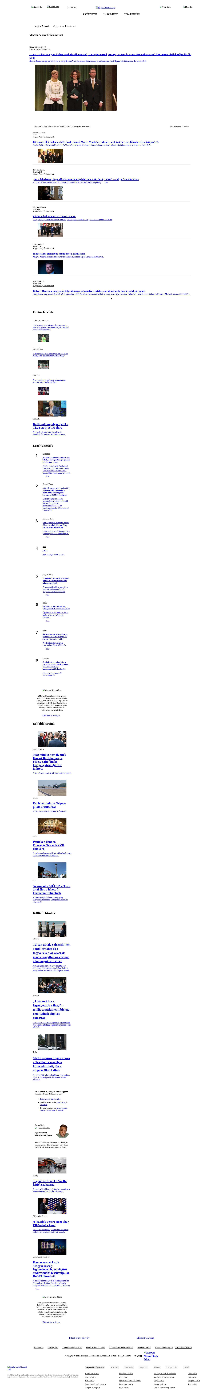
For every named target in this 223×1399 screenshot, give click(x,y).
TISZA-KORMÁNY (132, 14)
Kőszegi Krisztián (44, 1128)
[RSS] (66, 1115)
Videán (42, 1110)
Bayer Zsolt (40, 1125)
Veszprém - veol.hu (194, 1381)
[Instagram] (47, 1115)
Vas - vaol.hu (192, 1377)
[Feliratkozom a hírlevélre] (53, 7)
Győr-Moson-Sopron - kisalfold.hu (130, 1381)
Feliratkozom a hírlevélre (179, 126)
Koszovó (36, 995)
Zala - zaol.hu (192, 1384)
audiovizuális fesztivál (41, 1257)
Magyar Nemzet (42, 26)
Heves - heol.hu (124, 1388)
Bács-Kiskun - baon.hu (92, 1374)
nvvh (35, 836)
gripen (45, 630)
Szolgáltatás (172, 1367)
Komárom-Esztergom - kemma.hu (164, 1377)
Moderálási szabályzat (164, 1348)
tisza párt (36, 419)
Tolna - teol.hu (192, 1374)
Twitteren (43, 1105)
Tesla (35, 1052)
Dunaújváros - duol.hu (126, 1374)
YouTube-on (50, 1110)
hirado (45, 603)
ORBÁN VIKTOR (90, 14)
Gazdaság (129, 1367)
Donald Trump (48, 484)
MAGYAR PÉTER (110, 14)
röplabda (36, 375)
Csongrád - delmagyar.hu (92, 1388)
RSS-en (60, 1110)
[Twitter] (52, 1115)
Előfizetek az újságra (145, 1338)
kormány (46, 658)
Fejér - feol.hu (123, 1377)
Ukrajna (36, 939)
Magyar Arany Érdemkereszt (39, 49)
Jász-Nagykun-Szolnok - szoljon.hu (165, 1374)
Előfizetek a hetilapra (51, 715)
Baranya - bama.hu (90, 1377)
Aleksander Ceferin (40, 1216)
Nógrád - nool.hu (159, 1381)
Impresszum (38, 1348)
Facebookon (61, 1102)
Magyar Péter (48, 575)
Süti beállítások (183, 1348)
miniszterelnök (48, 519)
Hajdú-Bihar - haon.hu (126, 1384)
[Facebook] (42, 1115)
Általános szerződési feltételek (121, 1348)
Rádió (186, 1367)
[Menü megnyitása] (188, 8)
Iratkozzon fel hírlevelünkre (50, 1099)
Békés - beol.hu (89, 1381)
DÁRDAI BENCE (41, 320)
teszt (44, 547)
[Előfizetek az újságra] (165, 8)
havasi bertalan (38, 749)
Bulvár (157, 1367)
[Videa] (57, 1115)
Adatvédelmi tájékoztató (72, 1348)
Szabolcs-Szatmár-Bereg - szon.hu (164, 1388)
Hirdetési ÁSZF (144, 1348)
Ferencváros (38, 349)
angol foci (46, 454)
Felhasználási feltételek (95, 1348)
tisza (34, 880)
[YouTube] (61, 1115)
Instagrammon (62, 1108)
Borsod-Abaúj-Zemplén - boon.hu (95, 1384)
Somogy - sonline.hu (160, 1384)
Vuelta (35, 1176)
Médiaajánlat (53, 1348)
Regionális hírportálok (95, 1367)
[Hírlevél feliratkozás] (38, 1115)
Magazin (143, 1367)
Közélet (114, 1367)
